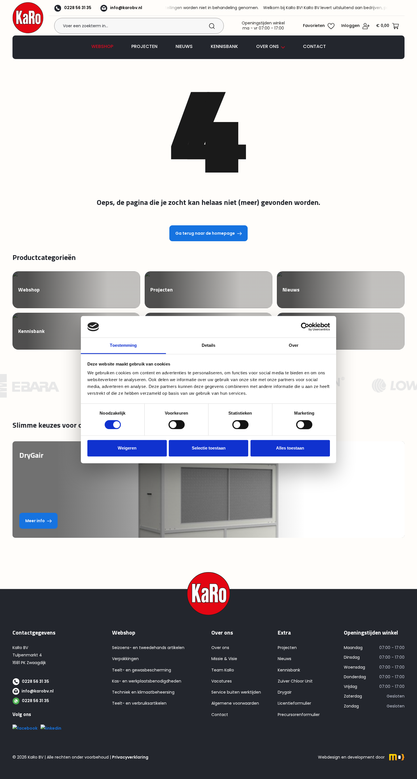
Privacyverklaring (130, 757)
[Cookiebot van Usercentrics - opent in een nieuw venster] (305, 326)
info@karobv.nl (126, 8)
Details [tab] (209, 345)
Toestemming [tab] (123, 345)
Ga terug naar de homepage (205, 233)
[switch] (177, 424)
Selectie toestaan (209, 448)
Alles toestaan (290, 448)
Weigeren (127, 448)
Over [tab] (293, 345)
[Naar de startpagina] (27, 17)
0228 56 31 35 (77, 8)
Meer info (35, 521)
